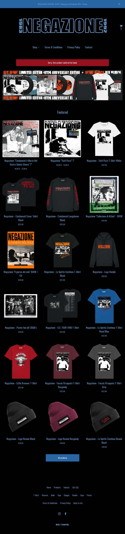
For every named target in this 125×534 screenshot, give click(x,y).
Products (57, 487)
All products (62, 457)
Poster (89, 495)
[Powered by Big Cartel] (62, 524)
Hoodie (74, 495)
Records (45, 495)
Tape (59, 495)
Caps (82, 495)
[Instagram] (59, 514)
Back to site (78, 503)
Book (53, 495)
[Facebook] (65, 514)
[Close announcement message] (119, 4)
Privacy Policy (73, 47)
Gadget (66, 495)
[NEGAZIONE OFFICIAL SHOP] (62, 27)
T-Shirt (36, 495)
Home (49, 487)
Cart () (75, 487)
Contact (88, 47)
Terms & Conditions (53, 47)
